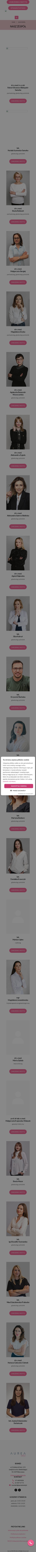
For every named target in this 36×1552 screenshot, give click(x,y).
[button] (18, 790)
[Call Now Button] (30, 1543)
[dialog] (18, 776)
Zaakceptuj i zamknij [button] (18, 786)
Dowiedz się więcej (9, 781)
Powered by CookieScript (25, 793)
